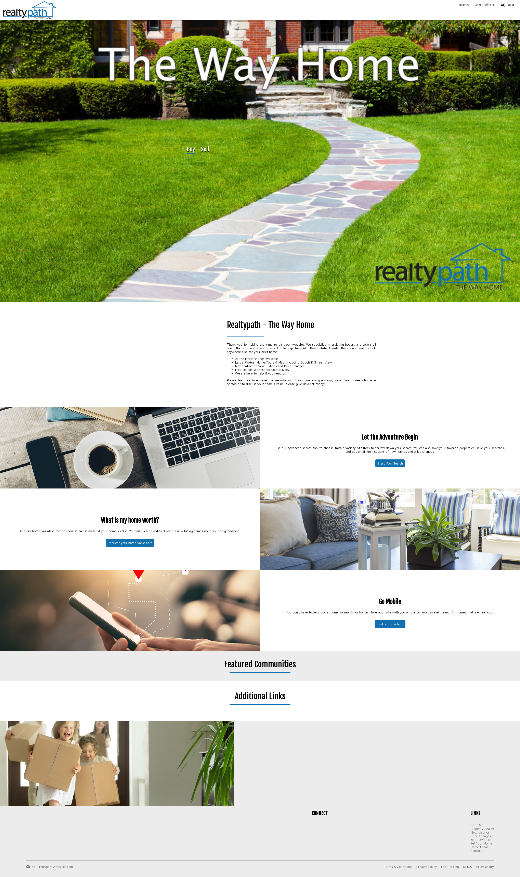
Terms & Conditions (398, 866)
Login (510, 5)
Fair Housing (450, 866)
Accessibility (485, 866)
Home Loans (479, 847)
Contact (476, 850)
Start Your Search (390, 463)
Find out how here (390, 624)
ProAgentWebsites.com (56, 866)
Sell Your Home (481, 843)
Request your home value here (130, 543)
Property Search (482, 828)
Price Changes (480, 836)
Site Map (476, 825)
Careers (463, 5)
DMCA (467, 866)
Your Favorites (480, 839)
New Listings (480, 832)
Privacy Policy (426, 866)
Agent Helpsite (485, 5)
